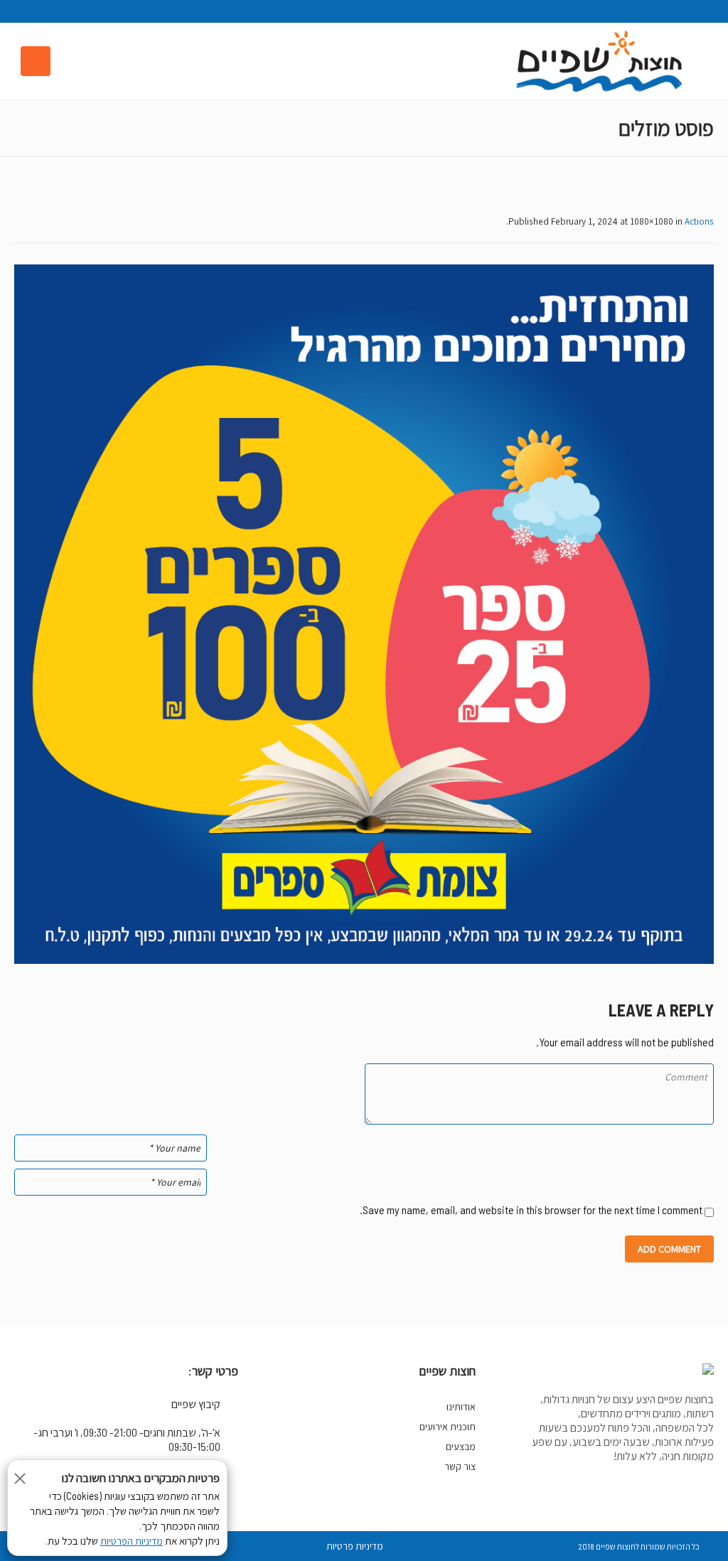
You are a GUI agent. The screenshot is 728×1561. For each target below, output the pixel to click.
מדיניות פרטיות (354, 1546)
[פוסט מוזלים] (364, 614)
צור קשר (460, 1466)
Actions (699, 221)
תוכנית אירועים (447, 1426)
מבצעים (461, 1446)
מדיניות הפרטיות (131, 1541)
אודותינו (461, 1406)
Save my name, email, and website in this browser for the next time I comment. (531, 1209)
